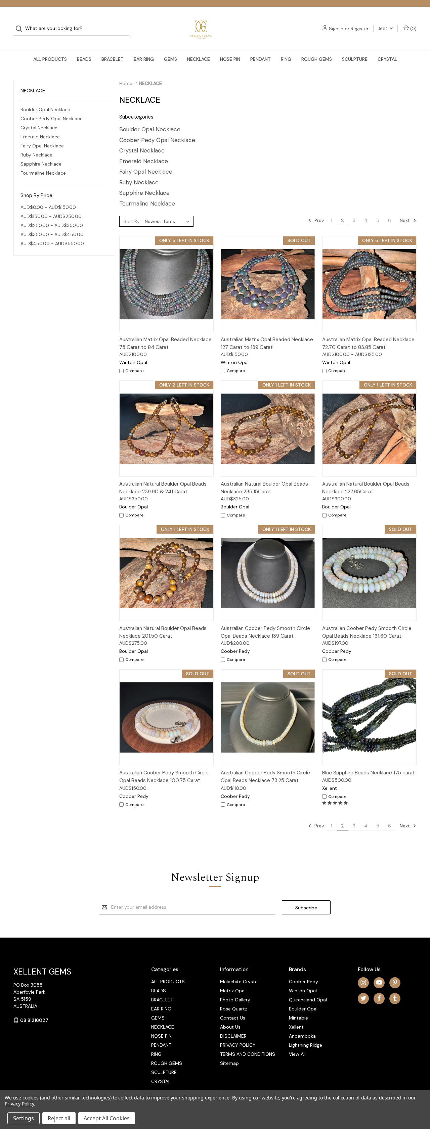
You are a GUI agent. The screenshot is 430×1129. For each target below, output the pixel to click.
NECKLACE (198, 59)
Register (360, 29)
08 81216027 (34, 1020)
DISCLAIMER (233, 1036)
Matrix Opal (233, 991)
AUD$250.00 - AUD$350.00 (51, 225)
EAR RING (144, 59)
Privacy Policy (19, 1103)
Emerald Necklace (40, 137)
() (413, 29)
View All (297, 1054)
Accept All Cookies (107, 1118)
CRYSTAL (387, 59)
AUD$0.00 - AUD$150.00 (48, 207)
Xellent (296, 1027)
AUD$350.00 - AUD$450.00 (52, 234)
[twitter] (363, 998)
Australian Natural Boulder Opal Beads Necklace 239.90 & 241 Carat (163, 488)
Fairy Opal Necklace (42, 146)
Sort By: (132, 221)
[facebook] (379, 998)
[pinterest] (395, 982)
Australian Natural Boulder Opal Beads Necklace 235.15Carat (264, 488)
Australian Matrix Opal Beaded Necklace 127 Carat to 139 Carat (267, 343)
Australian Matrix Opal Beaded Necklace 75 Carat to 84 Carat (165, 343)
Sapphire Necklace (40, 164)
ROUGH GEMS (316, 59)
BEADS (84, 59)
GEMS (170, 59)
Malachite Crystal (239, 982)
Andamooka (302, 1036)
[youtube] (379, 982)
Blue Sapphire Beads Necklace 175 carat (368, 772)
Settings (23, 1118)
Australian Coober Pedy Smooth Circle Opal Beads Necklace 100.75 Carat (164, 776)
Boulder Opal (303, 1009)
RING (286, 59)
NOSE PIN (230, 59)
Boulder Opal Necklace (45, 109)
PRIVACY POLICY (238, 1045)
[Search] (21, 28)
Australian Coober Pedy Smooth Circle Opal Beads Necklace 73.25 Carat (265, 776)
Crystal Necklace (38, 128)
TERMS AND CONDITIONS (247, 1054)
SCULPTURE (355, 59)
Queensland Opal (308, 1000)
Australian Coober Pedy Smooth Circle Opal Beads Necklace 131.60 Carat (367, 632)
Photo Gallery (235, 1000)
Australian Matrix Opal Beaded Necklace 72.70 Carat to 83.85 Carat (368, 343)
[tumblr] (395, 998)
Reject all (59, 1118)
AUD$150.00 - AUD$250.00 (51, 216)
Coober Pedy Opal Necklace (51, 119)
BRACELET (112, 59)
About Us (230, 1027)
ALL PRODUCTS (50, 59)
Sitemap (229, 1063)
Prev (318, 220)
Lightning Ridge (305, 1045)
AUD (383, 29)
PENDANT (260, 59)
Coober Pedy (303, 982)
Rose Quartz (233, 1009)
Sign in (336, 29)
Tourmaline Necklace (43, 173)
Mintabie (298, 1018)
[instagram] (363, 982)
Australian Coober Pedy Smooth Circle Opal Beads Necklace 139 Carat (265, 632)
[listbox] (168, 221)
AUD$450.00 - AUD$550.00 (52, 243)
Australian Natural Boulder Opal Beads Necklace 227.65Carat (366, 488)
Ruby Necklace (36, 155)
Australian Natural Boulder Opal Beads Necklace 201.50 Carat (163, 632)
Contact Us (232, 1018)
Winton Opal (303, 991)
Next (405, 220)
